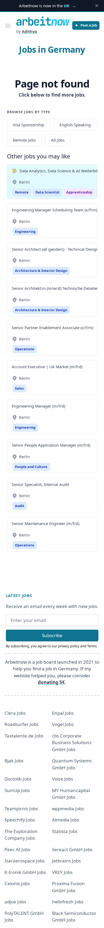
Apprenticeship (79, 192)
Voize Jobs (62, 779)
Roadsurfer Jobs (21, 724)
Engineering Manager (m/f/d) (38, 406)
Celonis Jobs (17, 883)
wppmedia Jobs (68, 808)
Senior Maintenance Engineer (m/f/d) (45, 523)
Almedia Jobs (65, 820)
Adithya (29, 31)
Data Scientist (47, 192)
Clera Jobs (15, 713)
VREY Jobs (62, 872)
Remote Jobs (24, 140)
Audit (19, 505)
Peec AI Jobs (17, 849)
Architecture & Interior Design (41, 270)
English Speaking (75, 124)
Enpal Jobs (63, 713)
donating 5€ (51, 682)
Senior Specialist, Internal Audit (40, 484)
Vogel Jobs (63, 724)
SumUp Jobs (17, 790)
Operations (24, 349)
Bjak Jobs (14, 761)
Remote (22, 192)
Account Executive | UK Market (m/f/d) (47, 366)
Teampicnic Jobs (21, 808)
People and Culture (31, 466)
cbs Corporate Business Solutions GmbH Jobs (71, 742)
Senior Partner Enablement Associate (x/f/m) (52, 327)
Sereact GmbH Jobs (72, 849)
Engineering (25, 231)
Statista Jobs (65, 831)
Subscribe (52, 635)
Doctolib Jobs (18, 779)
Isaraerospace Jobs (25, 861)
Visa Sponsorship (28, 124)
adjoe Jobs (15, 902)
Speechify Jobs (20, 820)
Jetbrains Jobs (66, 861)
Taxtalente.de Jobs (24, 736)
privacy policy (68, 646)
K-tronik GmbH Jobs (25, 872)
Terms (92, 646)
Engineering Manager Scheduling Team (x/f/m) (54, 209)
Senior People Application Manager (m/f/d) (51, 445)
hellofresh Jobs (67, 902)
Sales (19, 388)
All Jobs (58, 140)
